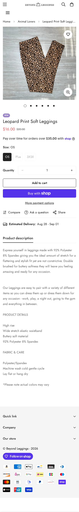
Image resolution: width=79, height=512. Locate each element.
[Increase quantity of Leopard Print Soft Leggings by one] (71, 170)
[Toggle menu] (8, 13)
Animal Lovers (26, 21)
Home (6, 21)
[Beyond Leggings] (39, 4)
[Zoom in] (68, 92)
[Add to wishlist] (68, 34)
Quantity (8, 170)
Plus (19, 158)
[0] (71, 4)
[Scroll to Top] (72, 491)
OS (8, 158)
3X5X (31, 158)
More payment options (39, 203)
